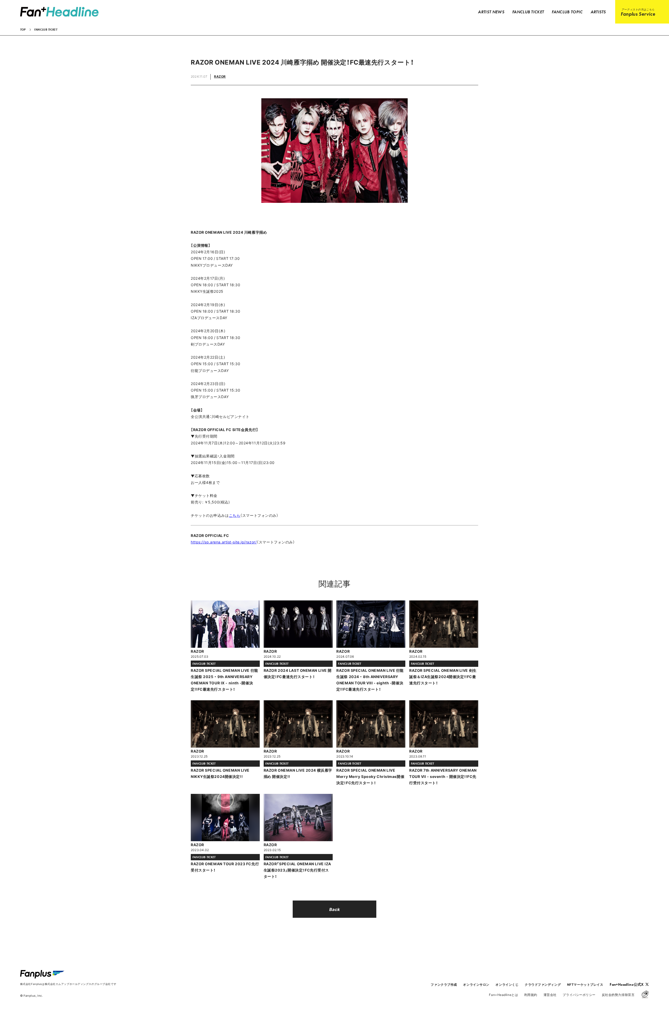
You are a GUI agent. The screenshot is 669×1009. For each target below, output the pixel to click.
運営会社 (550, 994)
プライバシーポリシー (579, 994)
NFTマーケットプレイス (585, 984)
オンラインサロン (476, 984)
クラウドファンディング (543, 984)
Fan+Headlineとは (503, 994)
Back (334, 909)
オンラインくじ (506, 984)
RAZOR (220, 76)
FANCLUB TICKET (45, 29)
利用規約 (530, 994)
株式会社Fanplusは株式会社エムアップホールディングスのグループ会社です (68, 984)
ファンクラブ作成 (444, 984)
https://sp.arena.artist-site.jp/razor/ (224, 541)
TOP (23, 29)
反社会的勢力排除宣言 (618, 994)
